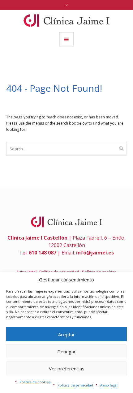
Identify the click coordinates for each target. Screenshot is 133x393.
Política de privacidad (75, 385)
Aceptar (66, 334)
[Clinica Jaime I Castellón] (66, 21)
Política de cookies (34, 382)
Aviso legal (109, 385)
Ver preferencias (66, 368)
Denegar (66, 351)
